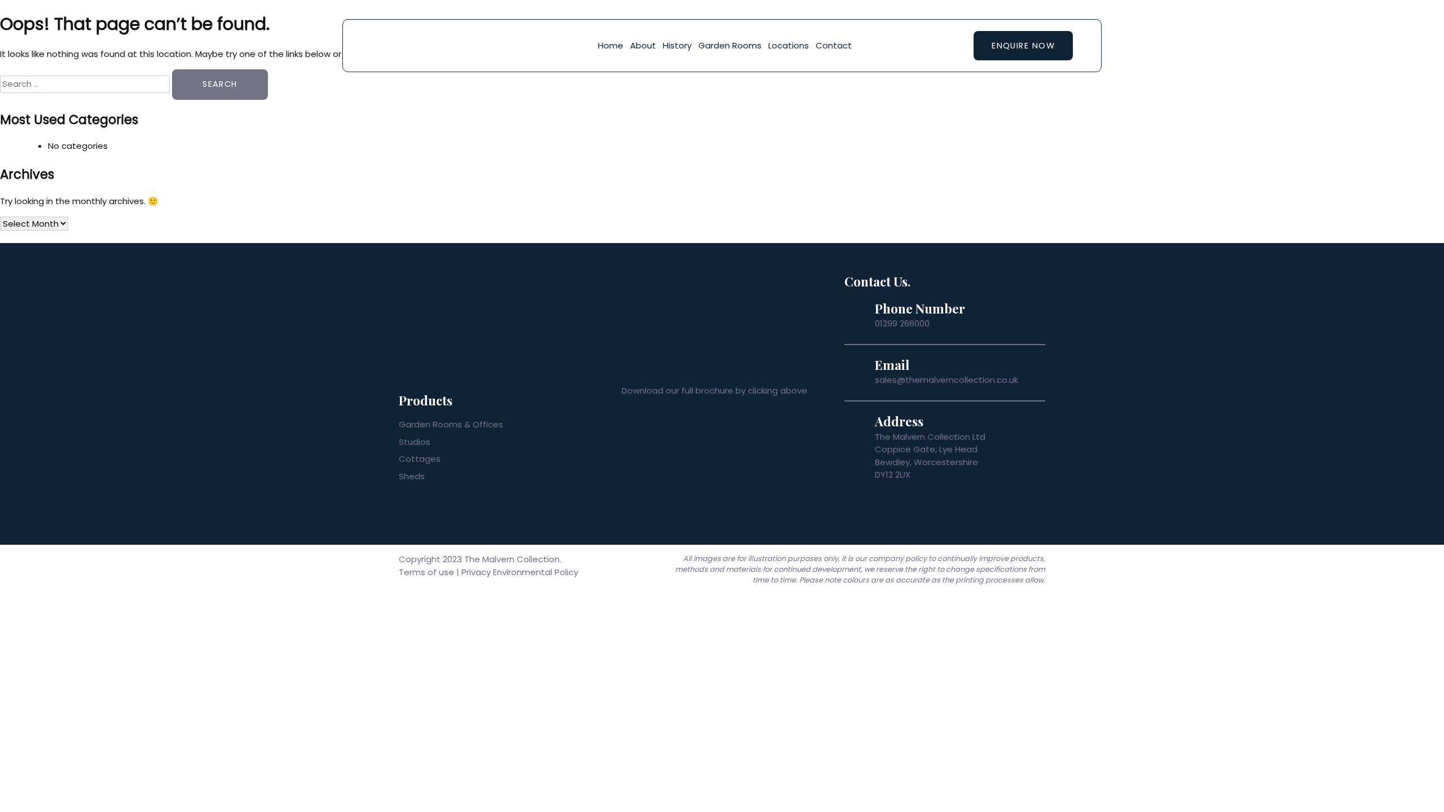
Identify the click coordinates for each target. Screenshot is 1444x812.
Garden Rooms (729, 45)
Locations (788, 45)
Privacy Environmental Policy (519, 572)
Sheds (412, 476)
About (643, 45)
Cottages (420, 459)
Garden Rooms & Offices (451, 424)
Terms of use (426, 572)
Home (610, 45)
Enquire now (1023, 45)
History (677, 45)
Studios (414, 442)
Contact (834, 45)
